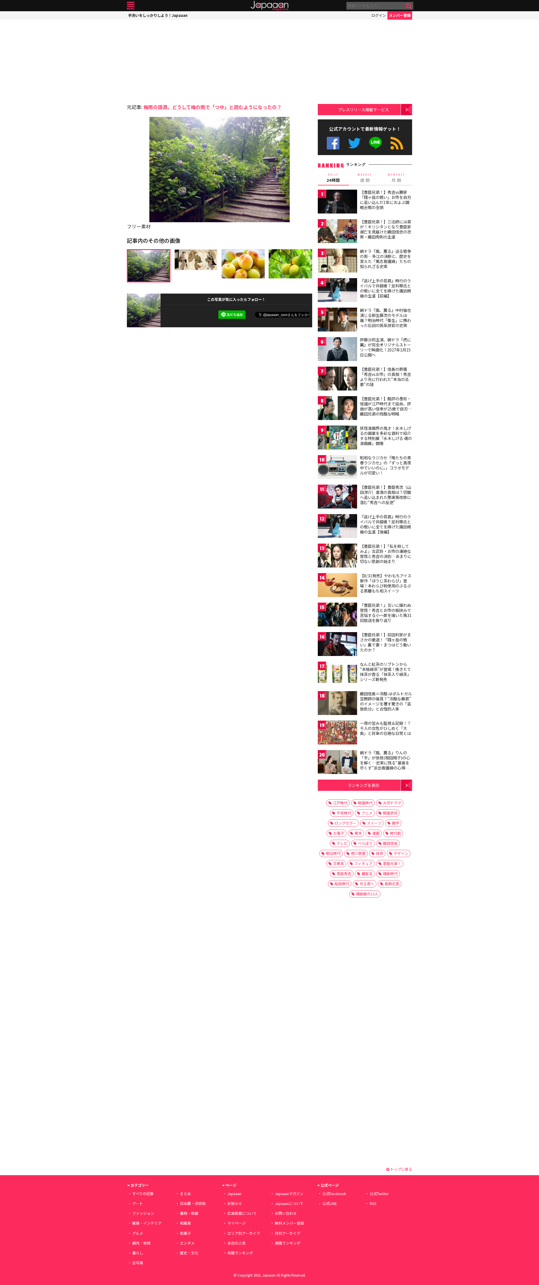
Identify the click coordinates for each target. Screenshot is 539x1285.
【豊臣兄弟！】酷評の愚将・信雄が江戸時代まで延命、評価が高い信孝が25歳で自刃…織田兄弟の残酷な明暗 (386, 406)
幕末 (358, 833)
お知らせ (234, 1203)
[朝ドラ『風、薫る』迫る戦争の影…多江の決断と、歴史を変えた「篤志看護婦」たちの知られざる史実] (337, 261)
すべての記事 (143, 1193)
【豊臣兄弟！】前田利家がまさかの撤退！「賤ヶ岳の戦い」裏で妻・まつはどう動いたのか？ (385, 642)
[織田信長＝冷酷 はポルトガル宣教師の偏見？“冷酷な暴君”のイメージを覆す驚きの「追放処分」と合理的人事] (337, 704)
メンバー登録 (400, 15)
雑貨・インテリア (146, 1223)
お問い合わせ (286, 1213)
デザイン (401, 853)
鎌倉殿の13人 (367, 893)
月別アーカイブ (287, 1233)
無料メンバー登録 (289, 1223)
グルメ (137, 1233)
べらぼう (365, 843)
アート (137, 1203)
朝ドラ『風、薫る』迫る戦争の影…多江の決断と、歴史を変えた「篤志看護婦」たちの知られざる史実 (385, 258)
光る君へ (367, 883)
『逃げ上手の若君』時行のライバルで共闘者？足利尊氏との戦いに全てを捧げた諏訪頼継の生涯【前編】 (385, 288)
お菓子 (338, 833)
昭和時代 (342, 883)
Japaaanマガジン (289, 1193)
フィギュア (363, 863)
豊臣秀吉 (344, 873)
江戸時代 (340, 802)
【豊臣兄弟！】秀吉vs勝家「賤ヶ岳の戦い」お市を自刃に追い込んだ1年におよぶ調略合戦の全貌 (385, 199)
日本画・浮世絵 (192, 1203)
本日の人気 (236, 1243)
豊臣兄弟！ (392, 863)
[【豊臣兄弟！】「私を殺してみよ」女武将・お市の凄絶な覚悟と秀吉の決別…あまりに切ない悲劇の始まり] (337, 556)
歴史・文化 (189, 1253)
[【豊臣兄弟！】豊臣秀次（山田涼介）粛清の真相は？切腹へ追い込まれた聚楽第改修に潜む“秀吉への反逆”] (337, 497)
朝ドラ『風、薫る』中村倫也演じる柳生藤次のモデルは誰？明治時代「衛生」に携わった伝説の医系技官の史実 (385, 317)
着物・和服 (189, 1213)
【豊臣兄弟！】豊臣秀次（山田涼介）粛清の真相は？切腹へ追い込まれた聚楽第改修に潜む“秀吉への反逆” (385, 494)
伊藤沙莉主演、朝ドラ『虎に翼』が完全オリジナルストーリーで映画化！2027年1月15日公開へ (385, 347)
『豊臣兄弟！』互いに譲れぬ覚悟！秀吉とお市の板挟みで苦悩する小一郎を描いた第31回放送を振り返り (386, 612)
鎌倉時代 (390, 873)
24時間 (333, 178)
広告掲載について (242, 1213)
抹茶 (379, 853)
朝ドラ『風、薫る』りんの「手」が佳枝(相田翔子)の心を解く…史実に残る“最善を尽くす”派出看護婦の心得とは (385, 762)
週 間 (365, 178)
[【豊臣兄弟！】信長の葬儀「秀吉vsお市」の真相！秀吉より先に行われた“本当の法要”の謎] (337, 379)
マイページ (236, 1223)
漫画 (376, 833)
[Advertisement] (173, 60)
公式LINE (376, 143)
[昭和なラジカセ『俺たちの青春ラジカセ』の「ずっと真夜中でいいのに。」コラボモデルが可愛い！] (337, 468)
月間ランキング (240, 1253)
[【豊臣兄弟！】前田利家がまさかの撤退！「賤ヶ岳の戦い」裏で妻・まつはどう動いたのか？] (337, 645)
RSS (397, 143)
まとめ (185, 1193)
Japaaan (269, 6)
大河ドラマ (392, 802)
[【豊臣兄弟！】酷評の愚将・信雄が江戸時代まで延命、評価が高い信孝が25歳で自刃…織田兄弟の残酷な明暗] (337, 409)
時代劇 (395, 833)
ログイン (378, 15)
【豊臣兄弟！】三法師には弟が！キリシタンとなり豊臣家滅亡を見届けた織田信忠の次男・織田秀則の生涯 (385, 229)
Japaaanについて (289, 1203)
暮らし (137, 1253)
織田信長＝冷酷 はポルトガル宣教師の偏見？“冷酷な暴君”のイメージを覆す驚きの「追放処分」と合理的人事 (386, 701)
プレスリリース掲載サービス (363, 109)
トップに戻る (400, 1169)
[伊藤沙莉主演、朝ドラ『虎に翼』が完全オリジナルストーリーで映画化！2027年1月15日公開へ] (337, 350)
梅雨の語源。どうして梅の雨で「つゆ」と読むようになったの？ (212, 106)
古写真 (137, 1262)
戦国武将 (390, 813)
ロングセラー (346, 823)
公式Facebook (333, 143)
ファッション (143, 1213)
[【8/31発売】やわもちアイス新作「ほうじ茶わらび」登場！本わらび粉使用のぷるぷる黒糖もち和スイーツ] (337, 586)
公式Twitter (354, 143)
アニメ (367, 813)
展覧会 (367, 873)
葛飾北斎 (392, 883)
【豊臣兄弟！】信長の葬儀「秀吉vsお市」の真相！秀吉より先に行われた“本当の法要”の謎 (385, 376)
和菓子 (185, 1233)
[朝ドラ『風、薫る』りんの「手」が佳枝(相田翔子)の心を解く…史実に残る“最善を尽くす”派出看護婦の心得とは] (337, 763)
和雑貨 (185, 1223)
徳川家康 (358, 853)
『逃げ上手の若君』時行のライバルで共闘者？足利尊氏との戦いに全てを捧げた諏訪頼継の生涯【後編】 (385, 524)
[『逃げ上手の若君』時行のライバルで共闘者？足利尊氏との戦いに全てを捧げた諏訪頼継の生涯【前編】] (337, 291)
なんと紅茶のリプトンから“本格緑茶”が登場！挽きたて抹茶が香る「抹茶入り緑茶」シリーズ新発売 (385, 671)
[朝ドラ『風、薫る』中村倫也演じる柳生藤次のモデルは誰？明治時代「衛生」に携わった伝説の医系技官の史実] (337, 320)
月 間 (396, 178)
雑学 (395, 823)
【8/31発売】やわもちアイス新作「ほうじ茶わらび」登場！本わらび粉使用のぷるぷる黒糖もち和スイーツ (385, 583)
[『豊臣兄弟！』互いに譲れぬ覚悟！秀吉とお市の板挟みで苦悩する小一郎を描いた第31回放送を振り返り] (337, 615)
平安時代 (344, 813)
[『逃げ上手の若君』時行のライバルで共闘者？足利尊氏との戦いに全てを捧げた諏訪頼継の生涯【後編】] (337, 527)
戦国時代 (365, 802)
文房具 (338, 863)
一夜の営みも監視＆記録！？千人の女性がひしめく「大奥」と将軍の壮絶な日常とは (385, 728)
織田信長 (390, 843)
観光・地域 (141, 1243)
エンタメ (187, 1243)
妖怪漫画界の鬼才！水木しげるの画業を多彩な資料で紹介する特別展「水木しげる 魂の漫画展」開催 (386, 435)
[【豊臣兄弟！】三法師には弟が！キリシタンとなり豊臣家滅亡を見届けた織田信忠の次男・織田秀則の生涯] (337, 232)
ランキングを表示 (363, 785)
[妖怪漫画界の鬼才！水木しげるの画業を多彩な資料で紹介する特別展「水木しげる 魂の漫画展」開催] (337, 438)
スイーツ (374, 823)
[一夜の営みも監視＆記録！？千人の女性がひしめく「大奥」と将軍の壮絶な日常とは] (337, 733)
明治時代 (333, 853)
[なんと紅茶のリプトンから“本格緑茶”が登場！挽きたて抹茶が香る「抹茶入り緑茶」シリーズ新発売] (337, 674)
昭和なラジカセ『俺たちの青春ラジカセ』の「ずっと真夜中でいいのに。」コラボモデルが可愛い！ (385, 465)
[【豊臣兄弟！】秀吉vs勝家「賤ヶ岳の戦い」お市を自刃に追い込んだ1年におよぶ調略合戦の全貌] (337, 202)
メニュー (130, 6)
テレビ (342, 843)
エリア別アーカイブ (243, 1233)
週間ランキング (287, 1243)
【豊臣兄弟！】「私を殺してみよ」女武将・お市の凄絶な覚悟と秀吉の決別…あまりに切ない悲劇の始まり (385, 553)
